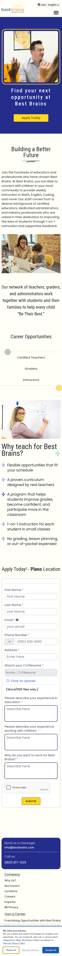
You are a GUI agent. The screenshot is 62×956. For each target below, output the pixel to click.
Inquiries (10, 902)
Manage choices (30, 950)
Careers (10, 896)
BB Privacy (11, 907)
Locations (11, 891)
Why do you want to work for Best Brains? (30, 757)
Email (10, 620)
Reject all (11, 950)
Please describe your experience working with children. (29, 729)
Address (12, 650)
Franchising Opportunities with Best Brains (33, 920)
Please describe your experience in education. (31, 700)
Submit (31, 801)
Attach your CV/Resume (24, 665)
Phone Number (17, 635)
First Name (14, 590)
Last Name (14, 605)
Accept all (51, 950)
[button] (17, 619)
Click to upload (23, 681)
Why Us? (10, 880)
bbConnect (12, 886)
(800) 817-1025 (15, 862)
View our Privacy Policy (14, 943)
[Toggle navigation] (56, 12)
